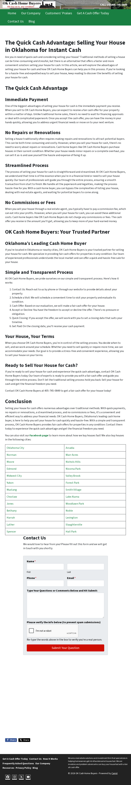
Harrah (11, 518)
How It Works (50, 758)
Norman (11, 455)
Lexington (72, 518)
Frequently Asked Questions (18, 763)
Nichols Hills (73, 462)
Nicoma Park (73, 469)
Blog (31, 21)
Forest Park (72, 483)
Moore (10, 462)
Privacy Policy (23, 768)
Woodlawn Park (75, 504)
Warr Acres (72, 455)
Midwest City (14, 476)
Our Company (30, 13)
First (29, 572)
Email (71, 578)
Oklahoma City (15, 448)
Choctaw (12, 497)
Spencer (11, 531)
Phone (31, 578)
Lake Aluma (72, 497)
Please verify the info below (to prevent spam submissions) (64, 622)
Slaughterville (74, 525)
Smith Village (73, 490)
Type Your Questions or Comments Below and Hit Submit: (62, 591)
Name (31, 561)
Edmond (11, 469)
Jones (10, 504)
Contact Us (16, 21)
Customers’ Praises (58, 13)
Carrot (115, 773)
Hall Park (71, 531)
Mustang (12, 490)
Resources (8, 768)
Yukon (10, 483)
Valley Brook (73, 476)
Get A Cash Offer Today (93, 13)
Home (12, 13)
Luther (10, 525)
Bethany (12, 511)
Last (69, 572)
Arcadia (70, 448)
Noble (69, 511)
